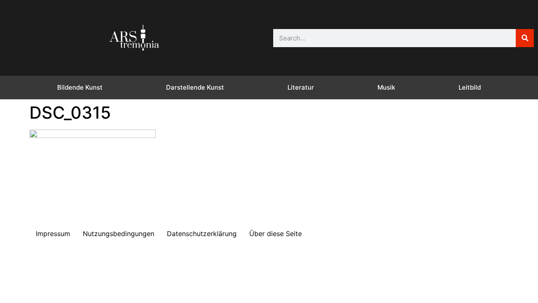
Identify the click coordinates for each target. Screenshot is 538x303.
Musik (386, 87)
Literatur (300, 87)
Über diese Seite (275, 233)
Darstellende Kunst (195, 87)
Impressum (53, 233)
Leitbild (470, 87)
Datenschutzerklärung (202, 233)
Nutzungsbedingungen (118, 233)
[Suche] (525, 38)
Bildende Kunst (80, 87)
